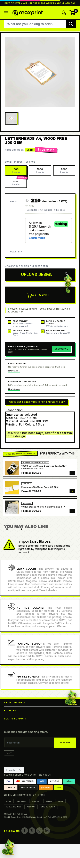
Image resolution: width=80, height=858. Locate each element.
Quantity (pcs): (20, 162)
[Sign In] (64, 12)
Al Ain (60, 801)
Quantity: (16, 252)
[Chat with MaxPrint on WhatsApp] (8, 847)
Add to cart (40, 295)
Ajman (49, 801)
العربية (9, 752)
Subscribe (65, 743)
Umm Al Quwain (48, 807)
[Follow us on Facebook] (24, 830)
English (10, 770)
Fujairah (31, 807)
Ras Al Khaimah (13, 807)
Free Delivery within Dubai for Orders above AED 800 (40, 3)
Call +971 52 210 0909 (57, 817)
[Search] (71, 23)
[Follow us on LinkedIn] (46, 830)
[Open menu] (6, 12)
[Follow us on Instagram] (39, 830)
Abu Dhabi (21, 801)
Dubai (8, 801)
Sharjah (36, 801)
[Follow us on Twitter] (32, 830)
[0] (72, 12)
